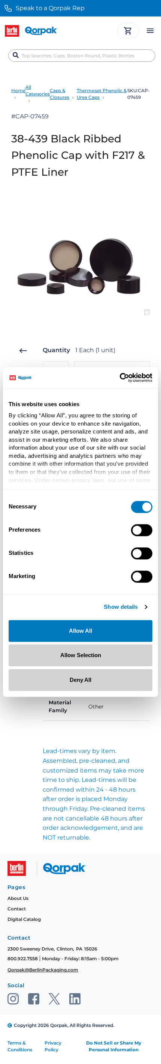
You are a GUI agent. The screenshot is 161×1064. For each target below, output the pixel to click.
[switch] (141, 530)
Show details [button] (121, 607)
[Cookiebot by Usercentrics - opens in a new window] (119, 378)
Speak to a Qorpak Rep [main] (50, 8)
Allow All (80, 631)
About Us (17, 898)
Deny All (80, 680)
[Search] (15, 55)
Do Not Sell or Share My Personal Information (113, 1046)
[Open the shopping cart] (128, 31)
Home (18, 90)
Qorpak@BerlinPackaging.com (42, 970)
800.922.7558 (22, 958)
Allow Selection (80, 655)
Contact (16, 909)
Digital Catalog (24, 919)
